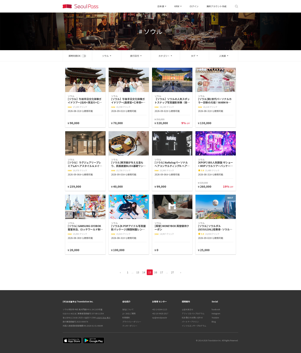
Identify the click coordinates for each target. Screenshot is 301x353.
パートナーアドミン (190, 321)
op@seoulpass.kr (159, 317)
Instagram (216, 313)
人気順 (222, 55)
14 (143, 272)
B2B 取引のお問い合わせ (192, 317)
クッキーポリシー (129, 325)
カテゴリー (163, 55)
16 (155, 272)
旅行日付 (134, 55)
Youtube (215, 317)
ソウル (105, 55)
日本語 (160, 6)
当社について (128, 309)
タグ (193, 55)
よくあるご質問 (128, 313)
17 (161, 272)
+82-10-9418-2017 (160, 313)
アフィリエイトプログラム (193, 313)
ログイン (194, 6)
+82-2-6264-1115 (159, 309)
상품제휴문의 (187, 309)
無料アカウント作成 (216, 6)
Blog (214, 321)
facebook (216, 309)
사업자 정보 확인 (103, 317)
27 (172, 272)
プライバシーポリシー (131, 321)
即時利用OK (74, 55)
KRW (177, 6)
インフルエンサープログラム (194, 325)
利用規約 (126, 317)
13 (137, 272)
